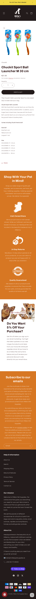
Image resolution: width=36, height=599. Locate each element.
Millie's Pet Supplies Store (20, 593)
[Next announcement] (32, 2)
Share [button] (6, 163)
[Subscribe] (30, 446)
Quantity (4, 81)
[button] (4, 13)
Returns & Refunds (10, 473)
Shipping (10, 78)
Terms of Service (9, 481)
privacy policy (22, 427)
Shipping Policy (9, 468)
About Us (7, 460)
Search (6, 464)
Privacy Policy (8, 477)
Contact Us (7, 486)
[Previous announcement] (3, 2)
